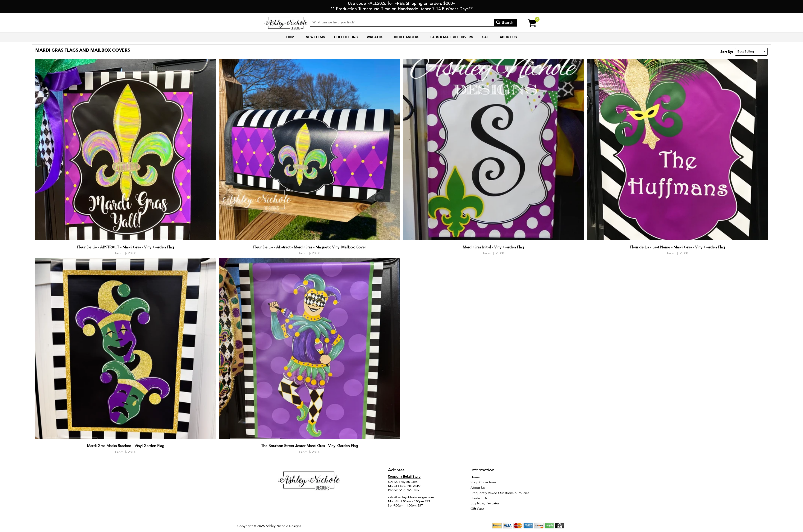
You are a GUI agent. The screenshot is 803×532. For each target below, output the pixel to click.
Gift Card (477, 508)
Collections (346, 37)
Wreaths (375, 37)
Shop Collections (483, 482)
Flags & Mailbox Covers (450, 37)
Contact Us (479, 498)
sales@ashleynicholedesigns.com (411, 497)
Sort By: (726, 52)
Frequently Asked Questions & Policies (500, 493)
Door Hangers (406, 37)
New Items (315, 37)
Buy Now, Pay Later (485, 503)
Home (291, 37)
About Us (508, 37)
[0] (527, 22)
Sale (486, 37)
